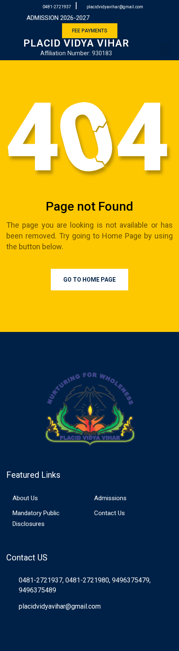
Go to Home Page (89, 279)
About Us (25, 498)
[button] (166, 49)
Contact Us (109, 513)
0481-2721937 (56, 7)
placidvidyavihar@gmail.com (115, 7)
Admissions (110, 498)
